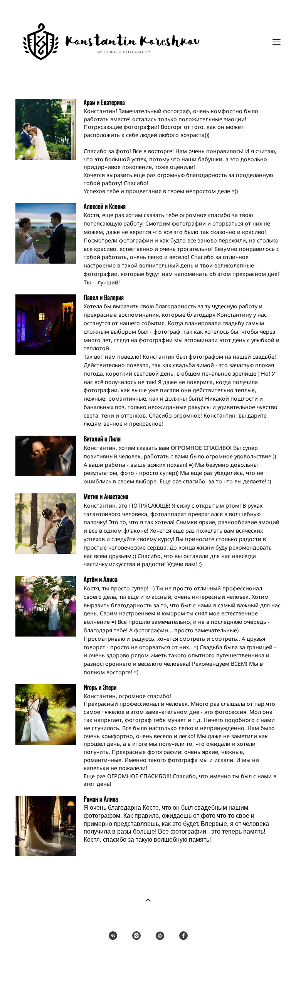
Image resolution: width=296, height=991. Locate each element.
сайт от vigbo (148, 973)
